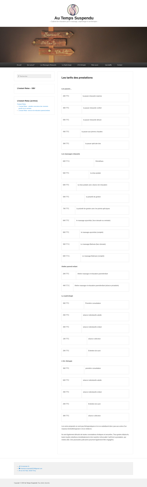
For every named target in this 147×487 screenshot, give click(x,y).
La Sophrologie (67, 65)
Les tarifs (108, 65)
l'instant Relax (21, 104)
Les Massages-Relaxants (48, 65)
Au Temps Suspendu (74, 18)
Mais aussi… (95, 65)
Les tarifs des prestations (77, 77)
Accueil (19, 65)
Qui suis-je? (30, 65)
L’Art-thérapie (81, 65)
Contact (119, 65)
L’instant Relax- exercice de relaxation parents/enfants (34, 110)
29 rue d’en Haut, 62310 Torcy (27, 470)
